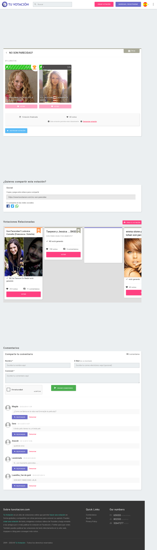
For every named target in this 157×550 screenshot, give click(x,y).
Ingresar (128, 4)
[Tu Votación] (15, 4)
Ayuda (88, 518)
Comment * (9, 371)
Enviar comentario (65, 388)
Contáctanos (91, 515)
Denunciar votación (90, 121)
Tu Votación (8, 515)
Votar (22, 106)
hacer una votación (57, 515)
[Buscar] (35, 4)
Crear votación (104, 4)
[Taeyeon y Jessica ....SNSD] (63, 257)
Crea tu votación (133, 222)
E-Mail (83, 361)
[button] (146, 4)
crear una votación (10, 521)
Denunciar (32, 417)
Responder (20, 417)
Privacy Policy (91, 521)
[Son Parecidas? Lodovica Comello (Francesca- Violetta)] (24, 296)
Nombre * (9, 361)
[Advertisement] (72, 29)
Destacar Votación (17, 131)
